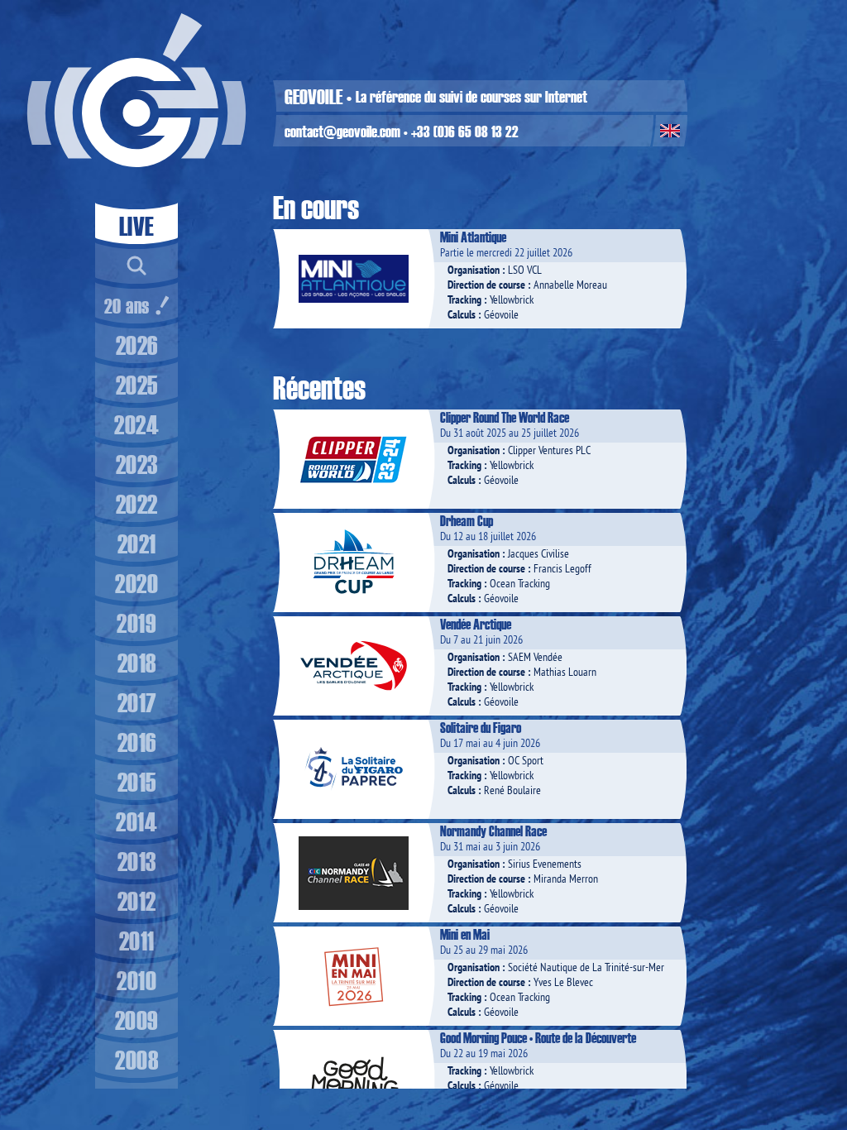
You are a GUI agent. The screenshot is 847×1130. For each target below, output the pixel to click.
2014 (136, 821)
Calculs (461, 314)
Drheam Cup (466, 520)
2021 (136, 543)
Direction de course (486, 284)
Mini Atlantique (473, 236)
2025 (137, 384)
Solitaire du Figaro (480, 727)
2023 (137, 463)
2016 (136, 741)
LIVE (137, 225)
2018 (136, 662)
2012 (136, 900)
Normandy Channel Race (493, 830)
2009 (137, 1019)
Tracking (464, 299)
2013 (136, 860)
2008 (136, 1059)
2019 (136, 622)
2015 (136, 781)
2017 (136, 702)
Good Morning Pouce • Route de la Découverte (538, 1037)
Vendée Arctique (475, 623)
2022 (137, 503)
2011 (137, 940)
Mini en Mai (465, 934)
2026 (137, 344)
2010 (136, 980)
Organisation (473, 269)
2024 (136, 424)
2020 (136, 582)
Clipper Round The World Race (504, 416)
